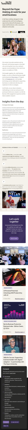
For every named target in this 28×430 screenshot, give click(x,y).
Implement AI (10, 79)
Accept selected (14, 422)
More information (8, 389)
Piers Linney (15, 77)
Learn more (12, 373)
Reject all (6, 425)
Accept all (6, 422)
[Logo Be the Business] (14, 2)
